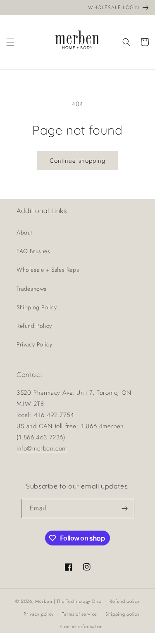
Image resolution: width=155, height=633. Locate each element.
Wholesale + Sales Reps (48, 270)
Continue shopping (77, 160)
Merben (43, 601)
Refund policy (124, 601)
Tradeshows (32, 288)
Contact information (81, 626)
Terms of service (79, 614)
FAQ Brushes (33, 251)
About (24, 232)
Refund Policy (34, 326)
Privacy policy (39, 614)
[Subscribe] (125, 508)
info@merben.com (42, 448)
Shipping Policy (37, 307)
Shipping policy (122, 614)
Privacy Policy (34, 344)
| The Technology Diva (78, 601)
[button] (10, 42)
